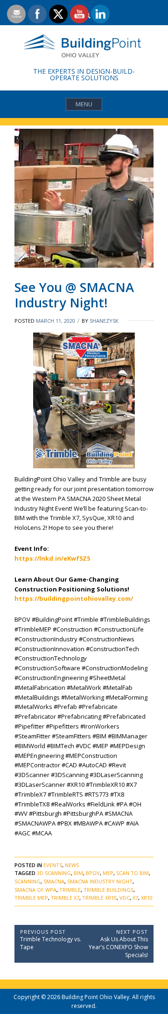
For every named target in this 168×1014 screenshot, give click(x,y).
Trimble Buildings (108, 889)
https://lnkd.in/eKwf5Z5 (52, 558)
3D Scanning (54, 872)
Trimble (70, 889)
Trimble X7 (65, 897)
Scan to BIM (132, 872)
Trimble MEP (31, 897)
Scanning (27, 881)
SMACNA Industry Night (100, 881)
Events (52, 864)
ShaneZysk (104, 320)
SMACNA (53, 881)
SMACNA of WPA (35, 889)
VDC (124, 897)
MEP (108, 872)
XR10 (147, 897)
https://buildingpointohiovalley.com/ (73, 598)
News (72, 864)
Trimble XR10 (99, 897)
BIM (78, 872)
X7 (135, 897)
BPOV (93, 872)
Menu (84, 104)
